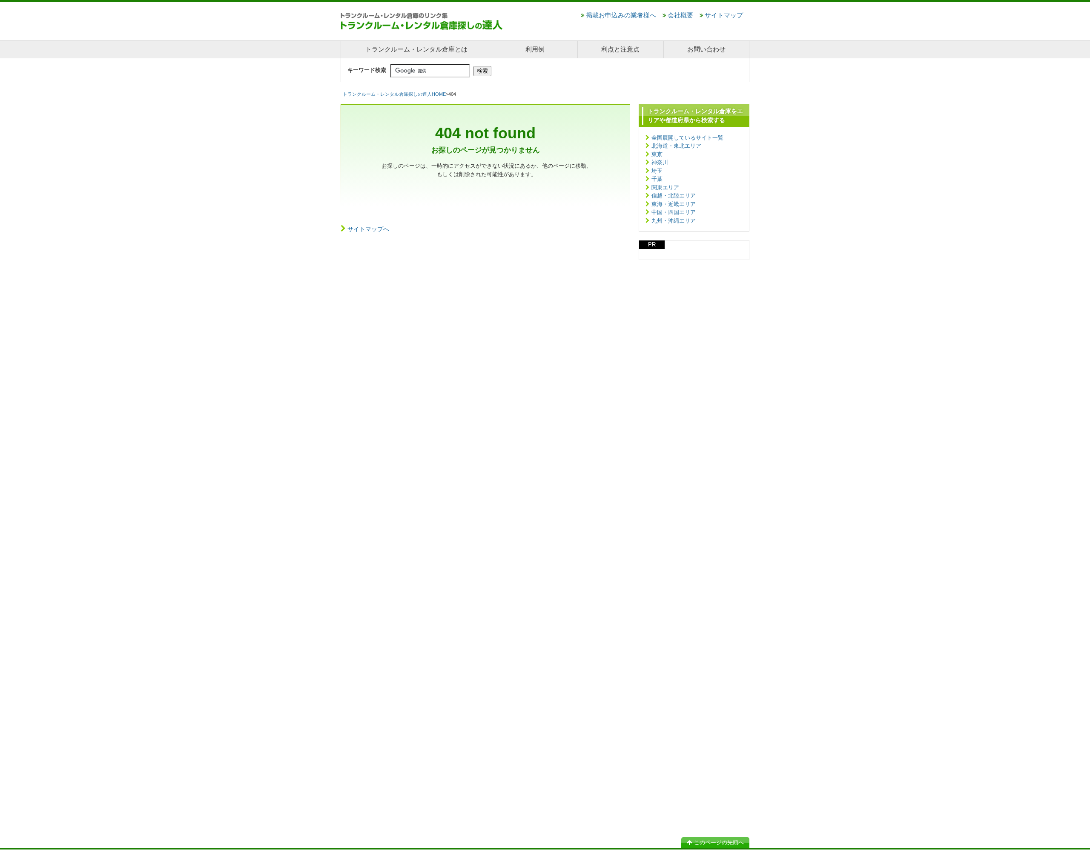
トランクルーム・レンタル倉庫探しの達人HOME (394, 94)
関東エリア (665, 187)
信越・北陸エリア (673, 195)
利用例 (535, 49)
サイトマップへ (368, 229)
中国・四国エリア (673, 212)
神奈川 (659, 162)
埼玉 (657, 171)
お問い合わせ (706, 49)
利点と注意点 (620, 49)
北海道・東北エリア (676, 146)
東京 (657, 154)
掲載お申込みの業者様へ (621, 15)
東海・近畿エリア (673, 204)
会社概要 (680, 15)
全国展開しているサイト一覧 (687, 137)
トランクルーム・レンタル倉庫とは (416, 49)
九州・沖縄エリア (673, 220)
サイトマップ (724, 15)
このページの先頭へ (719, 842)
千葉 (657, 179)
